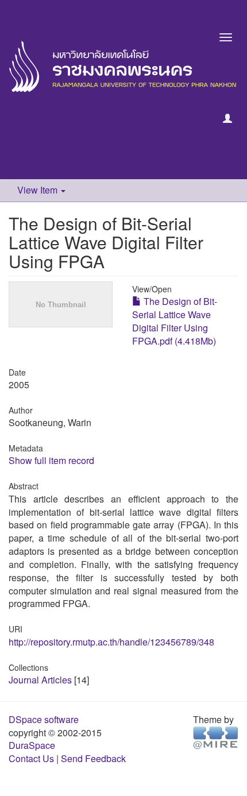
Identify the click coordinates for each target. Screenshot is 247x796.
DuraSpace (32, 745)
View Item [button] (38, 189)
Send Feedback (93, 758)
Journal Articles (40, 679)
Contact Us (31, 758)
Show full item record (51, 460)
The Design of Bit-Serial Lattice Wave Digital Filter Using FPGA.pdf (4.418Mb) (174, 321)
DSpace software (44, 719)
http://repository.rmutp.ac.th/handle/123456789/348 (111, 641)
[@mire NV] (215, 736)
